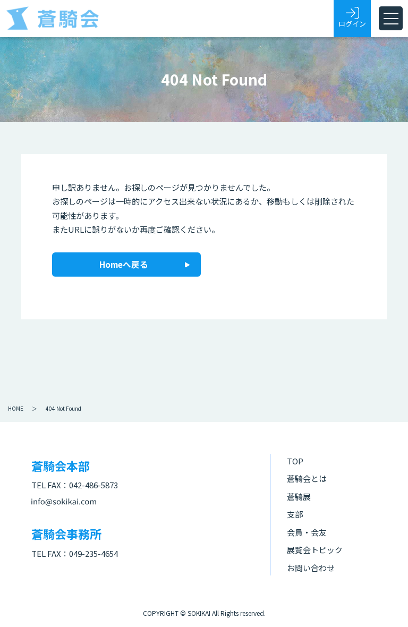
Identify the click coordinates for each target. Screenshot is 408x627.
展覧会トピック (315, 549)
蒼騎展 (299, 496)
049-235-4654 (93, 553)
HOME (15, 408)
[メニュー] (391, 18)
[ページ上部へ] (384, 603)
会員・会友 (307, 532)
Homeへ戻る (123, 264)
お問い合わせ (311, 567)
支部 (295, 514)
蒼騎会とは (307, 478)
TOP (295, 461)
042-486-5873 (93, 484)
